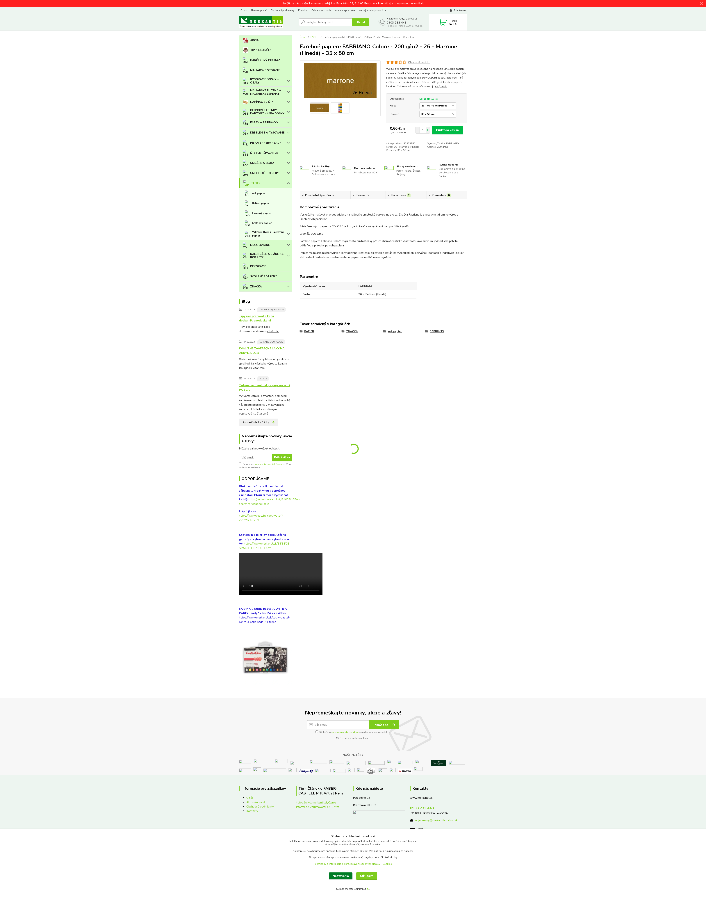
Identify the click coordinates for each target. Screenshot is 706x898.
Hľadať (360, 22)
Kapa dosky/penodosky (271, 309)
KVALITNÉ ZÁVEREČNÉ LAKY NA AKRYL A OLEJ (262, 350)
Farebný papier (261, 213)
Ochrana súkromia (321, 10)
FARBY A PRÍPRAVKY (264, 122)
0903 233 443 (397, 23)
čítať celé (273, 331)
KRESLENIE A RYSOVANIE (267, 132)
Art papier (258, 193)
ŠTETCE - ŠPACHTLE (264, 153)
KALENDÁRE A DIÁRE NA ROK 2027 (267, 255)
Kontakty (303, 10)
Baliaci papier (260, 203)
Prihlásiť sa (282, 457)
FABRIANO (437, 331)
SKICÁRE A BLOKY (262, 163)
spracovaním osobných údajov (268, 464)
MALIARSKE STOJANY (265, 70)
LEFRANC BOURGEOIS (271, 341)
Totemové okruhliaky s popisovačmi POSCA (264, 387)
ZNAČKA (256, 286)
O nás (243, 10)
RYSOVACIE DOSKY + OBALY (264, 80)
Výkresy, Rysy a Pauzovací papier (268, 233)
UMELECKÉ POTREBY (264, 173)
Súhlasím (366, 876)
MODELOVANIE (260, 245)
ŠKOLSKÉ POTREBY (263, 276)
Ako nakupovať (259, 10)
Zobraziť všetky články (256, 422)
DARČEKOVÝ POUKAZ (265, 60)
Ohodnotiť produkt (419, 62)
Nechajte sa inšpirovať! (371, 10)
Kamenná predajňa (345, 10)
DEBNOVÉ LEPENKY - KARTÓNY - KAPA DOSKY (267, 111)
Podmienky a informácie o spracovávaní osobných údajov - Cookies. (353, 864)
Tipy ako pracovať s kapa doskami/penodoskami (256, 318)
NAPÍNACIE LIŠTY (262, 102)
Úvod (303, 37)
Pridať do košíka (447, 130)
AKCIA (254, 40)
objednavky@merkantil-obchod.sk (436, 820)
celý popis (441, 86)
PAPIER (256, 183)
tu (368, 889)
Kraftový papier (262, 223)
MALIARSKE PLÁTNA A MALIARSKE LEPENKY (265, 92)
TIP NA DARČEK (261, 50)
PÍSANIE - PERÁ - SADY (265, 143)
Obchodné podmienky (282, 10)
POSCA (263, 378)
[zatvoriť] (701, 4)
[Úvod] (267, 22)
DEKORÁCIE (258, 266)
